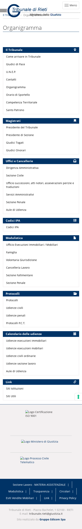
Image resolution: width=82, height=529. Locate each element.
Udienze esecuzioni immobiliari (26, 340)
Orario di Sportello (18, 95)
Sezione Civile (15, 175)
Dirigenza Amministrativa (22, 168)
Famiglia (11, 252)
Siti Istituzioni (14, 388)
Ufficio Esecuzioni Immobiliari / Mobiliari (32, 244)
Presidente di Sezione (20, 135)
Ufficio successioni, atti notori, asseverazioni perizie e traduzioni (40, 185)
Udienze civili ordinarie (21, 356)
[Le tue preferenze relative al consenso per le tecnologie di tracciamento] (78, 396)
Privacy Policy (67, 498)
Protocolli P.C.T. (15, 323)
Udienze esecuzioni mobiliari (24, 348)
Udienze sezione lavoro (21, 363)
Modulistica (15, 491)
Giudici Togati (15, 142)
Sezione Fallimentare (19, 275)
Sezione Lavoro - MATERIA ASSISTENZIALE (39, 484)
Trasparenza (41, 491)
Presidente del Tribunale (22, 127)
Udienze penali (15, 315)
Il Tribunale (10, 15)
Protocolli (12, 300)
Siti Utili (11, 396)
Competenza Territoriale (21, 102)
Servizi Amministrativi (20, 194)
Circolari (64, 491)
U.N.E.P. (11, 72)
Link (46, 498)
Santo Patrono (15, 110)
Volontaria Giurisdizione (21, 260)
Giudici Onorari (16, 150)
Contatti (11, 79)
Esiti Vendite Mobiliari (20, 498)
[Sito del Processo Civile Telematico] (41, 461)
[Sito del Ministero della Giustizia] (41, 444)
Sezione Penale (15, 202)
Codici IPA (12, 227)
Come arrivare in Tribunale (23, 56)
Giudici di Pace (15, 64)
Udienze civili (14, 308)
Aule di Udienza (16, 210)
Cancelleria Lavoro (18, 267)
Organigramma (16, 87)
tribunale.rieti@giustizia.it (46, 513)
